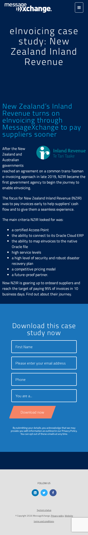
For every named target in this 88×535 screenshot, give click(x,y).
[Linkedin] (35, 492)
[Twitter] (44, 492)
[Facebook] (53, 492)
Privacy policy (57, 515)
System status (44, 510)
